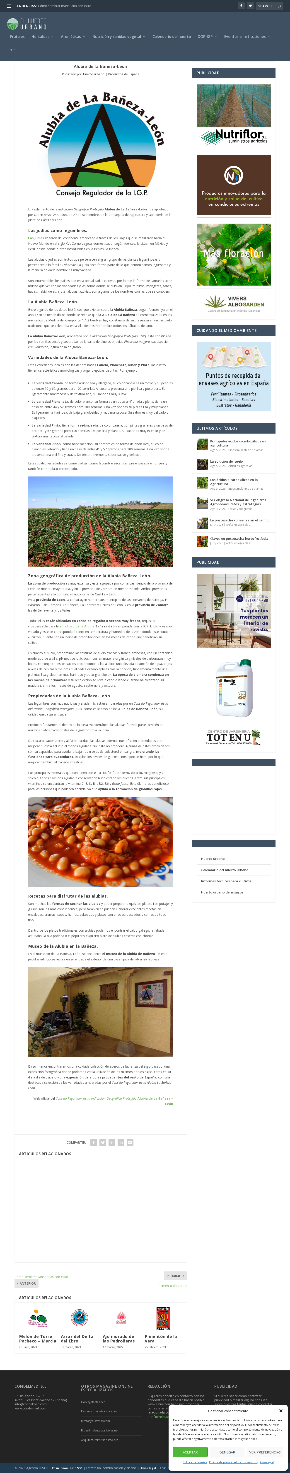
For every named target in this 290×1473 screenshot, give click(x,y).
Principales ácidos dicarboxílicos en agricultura (238, 443)
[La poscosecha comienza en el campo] (202, 523)
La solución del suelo (226, 461)
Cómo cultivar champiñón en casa (63, 6)
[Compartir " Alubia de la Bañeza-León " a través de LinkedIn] (121, 1142)
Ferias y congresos (240, 509)
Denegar (227, 1452)
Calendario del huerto (171, 37)
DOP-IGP (205, 37)
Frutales (17, 37)
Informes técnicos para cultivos (226, 881)
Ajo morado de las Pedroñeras (119, 1339)
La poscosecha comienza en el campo (240, 520)
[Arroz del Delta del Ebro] (79, 1318)
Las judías (36, 238)
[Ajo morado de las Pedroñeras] (121, 1318)
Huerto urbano (93, 74)
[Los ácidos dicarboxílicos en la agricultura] (202, 483)
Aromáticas (71, 37)
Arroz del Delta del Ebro (77, 1339)
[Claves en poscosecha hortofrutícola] (202, 541)
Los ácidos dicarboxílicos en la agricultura (234, 482)
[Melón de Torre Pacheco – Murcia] (37, 1318)
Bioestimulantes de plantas (245, 450)
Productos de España (123, 74)
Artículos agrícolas (240, 466)
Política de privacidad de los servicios (233, 1462)
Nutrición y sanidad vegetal (116, 37)
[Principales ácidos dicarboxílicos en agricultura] (202, 444)
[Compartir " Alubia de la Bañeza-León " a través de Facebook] (93, 1142)
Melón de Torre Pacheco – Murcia (37, 1339)
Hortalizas (40, 37)
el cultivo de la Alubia (77, 626)
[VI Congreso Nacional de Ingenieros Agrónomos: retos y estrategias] (202, 503)
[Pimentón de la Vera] (163, 1318)
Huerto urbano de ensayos (222, 892)
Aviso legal (267, 1462)
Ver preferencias (265, 1452)
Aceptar (190, 1452)
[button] (281, 1411)
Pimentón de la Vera (161, 1339)
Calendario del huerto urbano (224, 870)
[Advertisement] (100, 1210)
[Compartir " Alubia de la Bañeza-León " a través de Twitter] (102, 1142)
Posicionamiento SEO (67, 1468)
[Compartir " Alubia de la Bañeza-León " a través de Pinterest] (111, 1142)
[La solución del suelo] (202, 464)
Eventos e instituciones (245, 37)
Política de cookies (195, 1462)
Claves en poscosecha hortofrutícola (239, 538)
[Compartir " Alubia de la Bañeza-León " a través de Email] (130, 1142)
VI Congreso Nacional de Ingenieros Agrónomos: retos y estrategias (238, 502)
